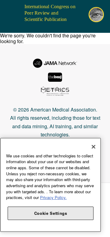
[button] (9, 7)
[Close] (93, 146)
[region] (50, 185)
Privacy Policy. (53, 197)
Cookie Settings (50, 213)
